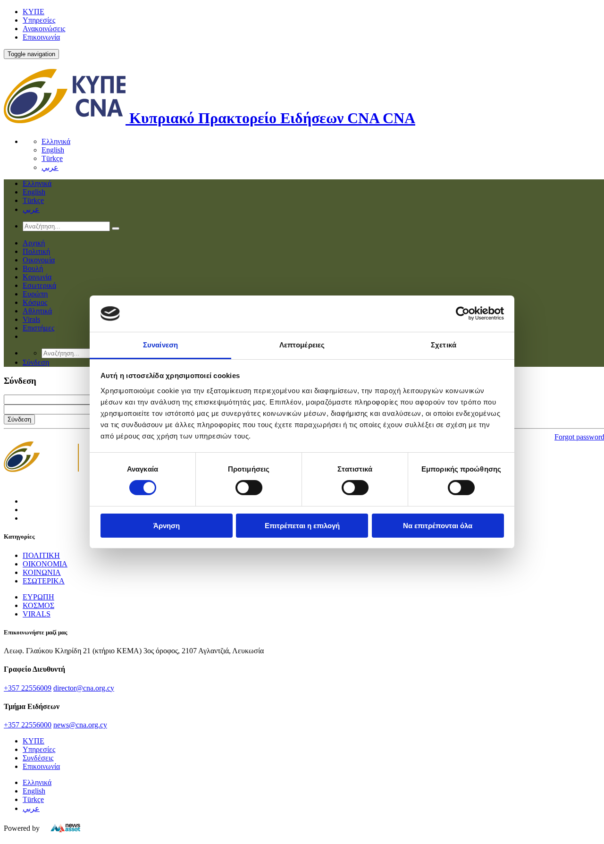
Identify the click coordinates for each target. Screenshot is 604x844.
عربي (50, 167)
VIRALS (36, 614)
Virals (31, 319)
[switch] (248, 487)
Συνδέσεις (38, 758)
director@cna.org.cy (83, 688)
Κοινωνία (37, 277)
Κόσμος (35, 302)
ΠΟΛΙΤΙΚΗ (41, 555)
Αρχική (34, 243)
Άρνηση (166, 526)
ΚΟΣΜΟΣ (38, 605)
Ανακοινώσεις (44, 29)
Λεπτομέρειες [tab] (302, 345)
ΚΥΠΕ (33, 12)
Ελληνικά (56, 141)
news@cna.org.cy (80, 725)
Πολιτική (36, 251)
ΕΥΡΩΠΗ (38, 597)
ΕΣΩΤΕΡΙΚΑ (44, 581)
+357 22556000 (27, 725)
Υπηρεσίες (39, 20)
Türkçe (52, 158)
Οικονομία (39, 260)
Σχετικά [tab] (443, 345)
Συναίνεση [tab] (160, 345)
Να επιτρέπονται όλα (437, 526)
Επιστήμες (38, 328)
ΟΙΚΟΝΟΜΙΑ (45, 564)
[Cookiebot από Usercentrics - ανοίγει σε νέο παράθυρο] (462, 313)
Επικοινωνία (41, 37)
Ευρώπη (35, 294)
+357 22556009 (27, 688)
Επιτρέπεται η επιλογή (302, 526)
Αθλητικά (37, 311)
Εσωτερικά (39, 285)
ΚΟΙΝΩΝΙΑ (42, 572)
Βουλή (33, 268)
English (53, 150)
